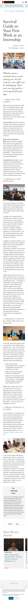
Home (6, 11)
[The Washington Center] (8, 2)
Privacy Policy (4, 592)
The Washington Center (16, 48)
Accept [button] (11, 598)
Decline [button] (16, 598)
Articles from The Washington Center (18, 11)
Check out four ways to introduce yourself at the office (13, 432)
